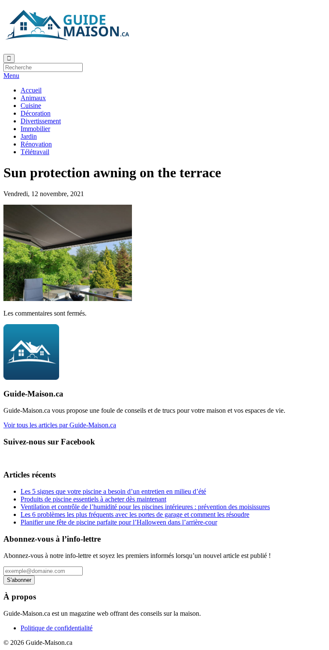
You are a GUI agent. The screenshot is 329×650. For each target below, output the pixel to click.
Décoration (36, 113)
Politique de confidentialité (57, 628)
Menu (11, 75)
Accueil (31, 90)
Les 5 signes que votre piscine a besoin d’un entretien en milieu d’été (113, 491)
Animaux (33, 97)
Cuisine (31, 105)
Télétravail (35, 151)
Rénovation (36, 144)
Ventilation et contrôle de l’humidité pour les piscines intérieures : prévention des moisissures (145, 506)
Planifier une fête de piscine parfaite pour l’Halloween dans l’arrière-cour (119, 522)
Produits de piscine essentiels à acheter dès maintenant (93, 499)
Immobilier (35, 128)
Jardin (29, 136)
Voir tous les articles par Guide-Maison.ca (59, 425)
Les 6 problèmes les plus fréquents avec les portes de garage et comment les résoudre (135, 514)
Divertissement (41, 121)
